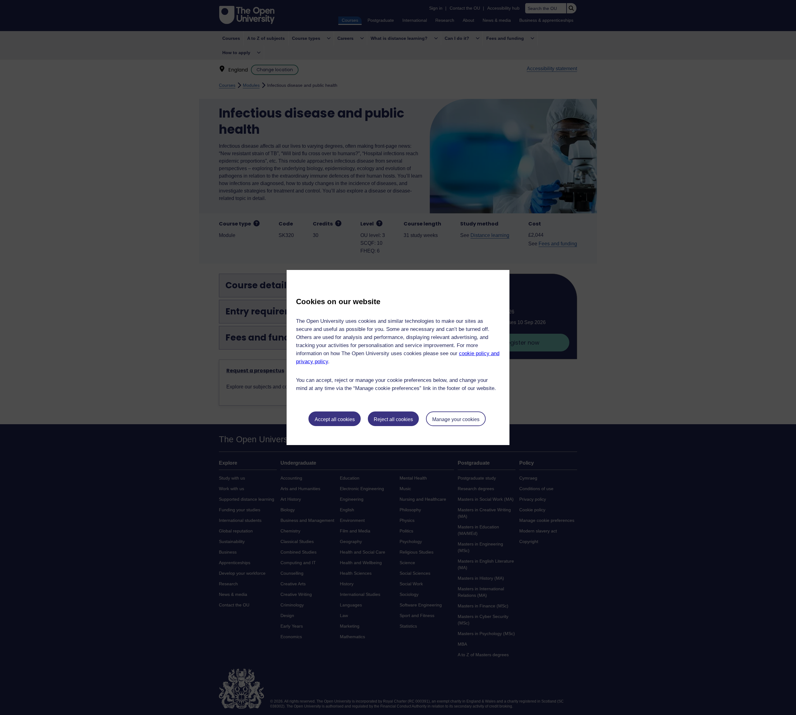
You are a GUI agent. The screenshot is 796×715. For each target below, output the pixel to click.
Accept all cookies (335, 419)
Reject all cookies (393, 419)
